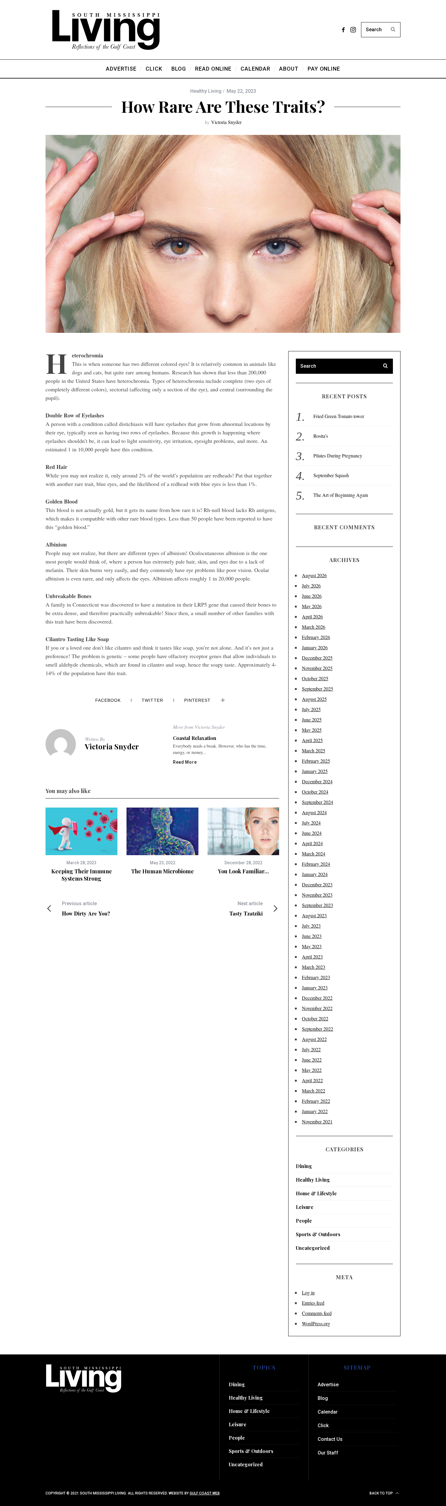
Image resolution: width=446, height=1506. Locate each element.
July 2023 (311, 925)
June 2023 (312, 936)
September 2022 (317, 1029)
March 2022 (313, 1090)
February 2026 (316, 637)
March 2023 (313, 967)
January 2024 (315, 874)
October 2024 (315, 791)
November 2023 (317, 895)
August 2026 (314, 575)
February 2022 (316, 1101)
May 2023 (312, 946)
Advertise (328, 1384)
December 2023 (317, 884)
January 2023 (315, 987)
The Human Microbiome (162, 871)
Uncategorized (313, 1248)
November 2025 (317, 668)
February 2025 (316, 761)
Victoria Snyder (226, 122)
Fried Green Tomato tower (338, 416)
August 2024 (314, 812)
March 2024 (313, 853)
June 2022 (312, 1059)
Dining (304, 1166)
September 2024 (317, 802)
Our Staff (328, 1453)
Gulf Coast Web (205, 1493)
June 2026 (312, 596)
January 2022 (315, 1111)
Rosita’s (320, 436)
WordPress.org (316, 1323)
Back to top (382, 1493)
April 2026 (312, 616)
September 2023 (317, 905)
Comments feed (317, 1313)
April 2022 (312, 1080)
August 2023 (314, 915)
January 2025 (315, 771)
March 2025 (313, 750)
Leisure (304, 1207)
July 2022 (311, 1049)
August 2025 (314, 699)
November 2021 (317, 1121)
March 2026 (313, 627)
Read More (185, 762)
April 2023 (312, 956)
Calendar (328, 1412)
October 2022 (315, 1018)
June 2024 (312, 833)
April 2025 (312, 740)
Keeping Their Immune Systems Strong (81, 875)
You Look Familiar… (243, 871)
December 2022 (317, 998)
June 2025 (312, 719)
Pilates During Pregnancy (337, 455)
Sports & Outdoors (318, 1234)
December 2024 (317, 781)
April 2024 (312, 843)
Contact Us (330, 1439)
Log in (308, 1292)
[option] (81, 845)
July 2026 (311, 585)
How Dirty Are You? (86, 909)
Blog (323, 1398)
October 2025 (315, 678)
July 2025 (311, 709)
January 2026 (315, 647)
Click (323, 1425)
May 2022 (312, 1070)
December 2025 (317, 657)
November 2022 (317, 1008)
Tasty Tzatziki (246, 909)
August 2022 (314, 1039)
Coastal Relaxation (194, 738)
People (304, 1220)
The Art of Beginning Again (340, 495)
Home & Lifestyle (316, 1193)
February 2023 (316, 977)
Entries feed (313, 1303)
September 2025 (317, 688)
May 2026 (312, 606)
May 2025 (312, 730)
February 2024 (316, 864)
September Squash (331, 475)
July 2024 (311, 822)
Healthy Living (205, 91)
